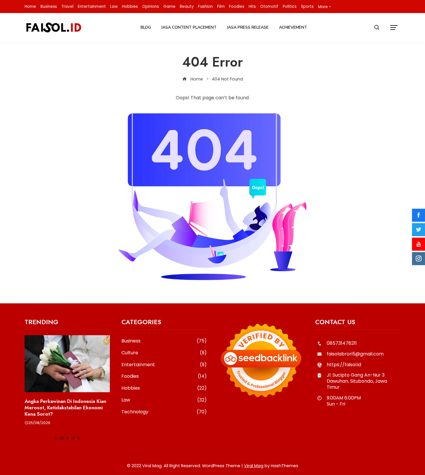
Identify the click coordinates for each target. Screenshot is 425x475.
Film (221, 6)
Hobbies (130, 6)
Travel (67, 6)
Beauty (187, 6)
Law (114, 6)
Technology (164, 412)
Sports (307, 6)
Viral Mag (253, 466)
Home (30, 6)
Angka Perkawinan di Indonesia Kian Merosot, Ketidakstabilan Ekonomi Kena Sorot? (65, 407)
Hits (252, 6)
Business (48, 6)
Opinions (150, 6)
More (323, 7)
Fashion (205, 6)
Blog (146, 27)
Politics (290, 6)
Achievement (293, 27)
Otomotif (269, 6)
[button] (55, 438)
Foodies (236, 6)
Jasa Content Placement (189, 27)
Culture (164, 353)
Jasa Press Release (248, 27)
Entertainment (92, 6)
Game (169, 6)
